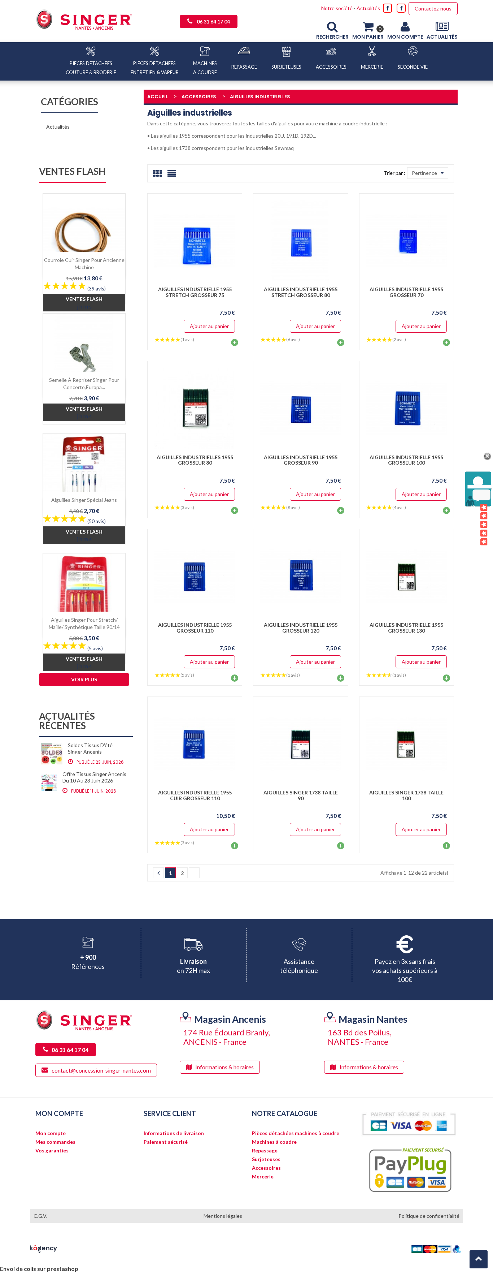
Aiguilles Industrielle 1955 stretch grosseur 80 (300, 292)
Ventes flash (72, 172)
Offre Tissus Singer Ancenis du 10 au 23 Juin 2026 (94, 777)
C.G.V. (40, 1216)
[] (158, 872)
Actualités (368, 8)
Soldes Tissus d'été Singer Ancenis (90, 748)
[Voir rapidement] (227, 241)
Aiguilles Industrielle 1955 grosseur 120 (300, 627)
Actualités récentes (67, 721)
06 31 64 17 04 (213, 21)
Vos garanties (52, 1150)
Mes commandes (55, 1141)
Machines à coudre (274, 1141)
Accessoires (266, 1167)
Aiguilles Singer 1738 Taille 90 (300, 795)
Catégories (69, 102)
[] (194, 872)
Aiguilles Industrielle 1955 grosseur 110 (195, 627)
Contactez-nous (433, 8)
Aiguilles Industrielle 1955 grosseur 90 (300, 460)
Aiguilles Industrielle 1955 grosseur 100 (406, 460)
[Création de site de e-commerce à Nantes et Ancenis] (43, 1248)
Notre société (337, 8)
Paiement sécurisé (166, 1141)
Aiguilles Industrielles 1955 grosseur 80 (195, 460)
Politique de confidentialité (428, 1216)
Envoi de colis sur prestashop (39, 1268)
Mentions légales (223, 1216)
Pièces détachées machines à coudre (295, 1133)
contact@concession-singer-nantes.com (101, 1070)
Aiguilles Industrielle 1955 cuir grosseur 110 (195, 795)
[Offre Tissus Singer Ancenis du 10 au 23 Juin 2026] (49, 783)
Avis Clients (473, 525)
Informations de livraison (174, 1133)
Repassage (265, 1150)
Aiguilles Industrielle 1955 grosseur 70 (406, 292)
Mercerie (263, 1176)
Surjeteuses (266, 1159)
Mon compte (50, 1133)
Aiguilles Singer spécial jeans (84, 500)
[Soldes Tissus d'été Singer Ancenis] (51, 754)
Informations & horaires (224, 1067)
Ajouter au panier (209, 326)
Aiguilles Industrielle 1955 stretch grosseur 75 (195, 292)
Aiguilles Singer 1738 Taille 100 (406, 795)
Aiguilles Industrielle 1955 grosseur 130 (406, 627)
